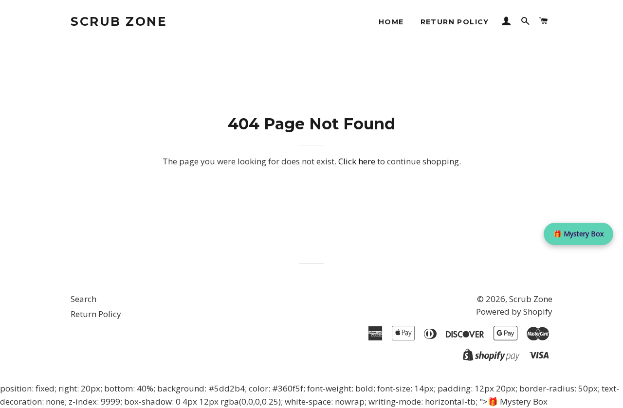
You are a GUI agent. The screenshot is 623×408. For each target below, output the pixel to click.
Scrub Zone (119, 21)
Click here (356, 161)
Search (83, 298)
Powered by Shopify (514, 311)
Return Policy (455, 22)
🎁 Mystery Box (578, 233)
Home (391, 22)
